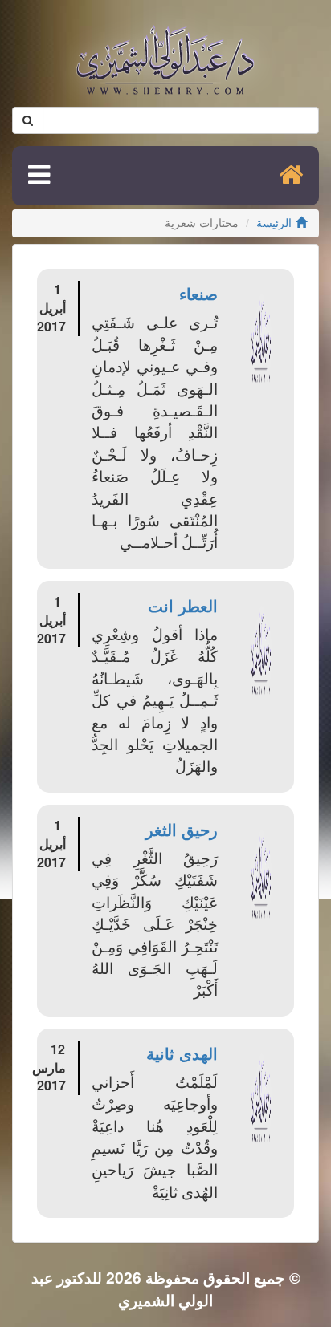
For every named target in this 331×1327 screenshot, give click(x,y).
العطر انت (183, 605)
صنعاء (198, 293)
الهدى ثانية (182, 1053)
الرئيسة (274, 223)
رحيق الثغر (181, 829)
